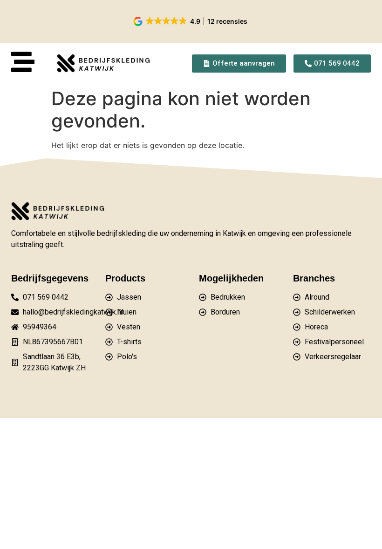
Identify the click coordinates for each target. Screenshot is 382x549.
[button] (191, 21)
